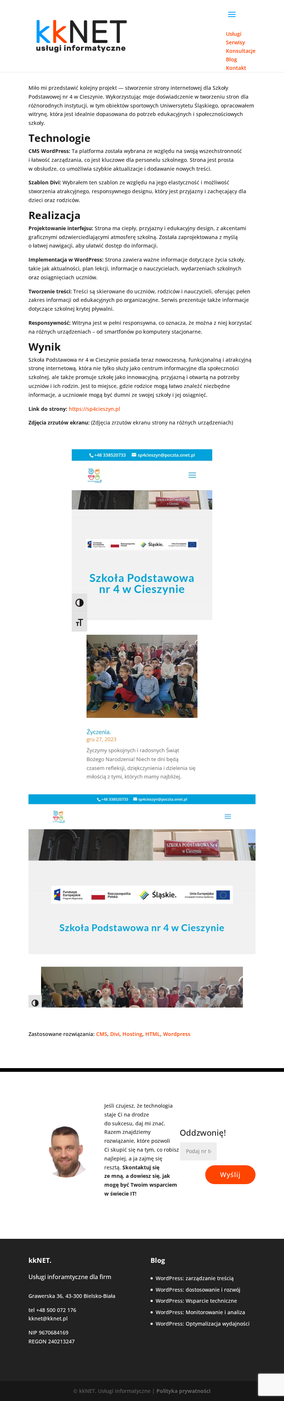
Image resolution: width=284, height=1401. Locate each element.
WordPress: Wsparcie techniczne (196, 1300)
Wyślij (230, 1174)
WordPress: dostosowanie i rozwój (198, 1289)
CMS (101, 1033)
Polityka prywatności (183, 1390)
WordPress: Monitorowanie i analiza (200, 1312)
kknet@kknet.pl (48, 1318)
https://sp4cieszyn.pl (94, 408)
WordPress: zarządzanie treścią (195, 1278)
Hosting (132, 1033)
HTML (152, 1033)
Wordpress (176, 1033)
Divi (114, 1033)
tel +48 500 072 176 (52, 1309)
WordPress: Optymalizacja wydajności (203, 1323)
